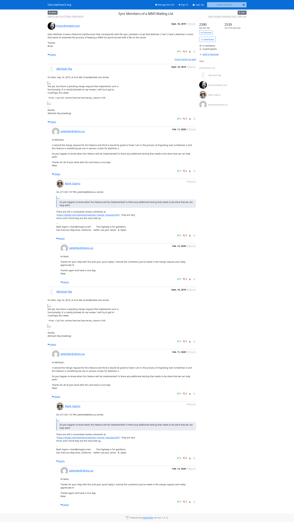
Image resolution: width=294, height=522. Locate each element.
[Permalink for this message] (194, 52)
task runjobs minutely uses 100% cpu (227, 16)
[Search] (244, 4)
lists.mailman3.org (59, 5)
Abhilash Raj (64, 69)
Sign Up (199, 4)
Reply (53, 54)
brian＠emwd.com (68, 26)
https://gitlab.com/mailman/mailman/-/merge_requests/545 (88, 214)
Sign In (184, 4)
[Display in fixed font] (190, 52)
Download (208, 39)
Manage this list (165, 4)
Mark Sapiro (72, 183)
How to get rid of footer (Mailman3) (66, 16)
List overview (206, 32)
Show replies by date (185, 59)
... (50, 83)
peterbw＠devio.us (73, 131)
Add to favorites (211, 54)
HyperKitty (147, 517)
